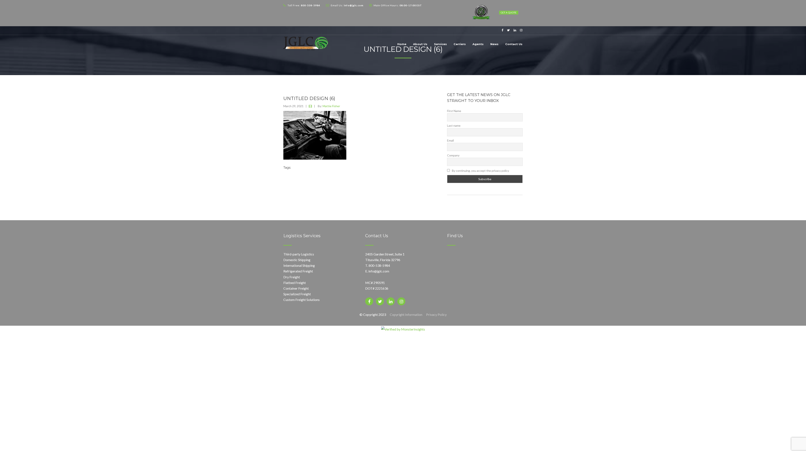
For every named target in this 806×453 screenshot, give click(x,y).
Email (450, 140)
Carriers (460, 44)
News (494, 44)
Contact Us (513, 44)
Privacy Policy (436, 314)
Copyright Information (406, 314)
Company (453, 155)
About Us (420, 44)
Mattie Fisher (331, 106)
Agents (478, 44)
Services (440, 44)
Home (401, 44)
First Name (454, 111)
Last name (454, 125)
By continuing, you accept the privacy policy (480, 170)
